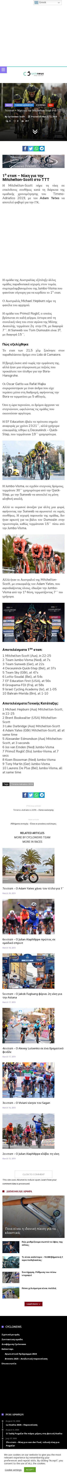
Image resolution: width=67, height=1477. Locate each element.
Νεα (50, 105)
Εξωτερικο (41, 105)
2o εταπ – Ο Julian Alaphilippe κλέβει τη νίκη (30, 1154)
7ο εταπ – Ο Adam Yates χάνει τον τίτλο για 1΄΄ (33, 888)
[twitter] (31, 148)
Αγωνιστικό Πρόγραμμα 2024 (21, 1353)
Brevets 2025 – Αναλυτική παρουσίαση (26, 1358)
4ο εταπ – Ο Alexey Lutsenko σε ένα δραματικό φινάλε (32, 1050)
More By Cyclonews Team (32, 837)
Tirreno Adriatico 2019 (22, 784)
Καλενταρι (7, 1349)
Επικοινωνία (9, 1363)
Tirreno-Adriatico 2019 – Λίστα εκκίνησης (33, 808)
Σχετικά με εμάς (11, 1334)
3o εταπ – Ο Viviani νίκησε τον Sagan (26, 1103)
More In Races (32, 841)
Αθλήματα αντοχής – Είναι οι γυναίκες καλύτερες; (34, 821)
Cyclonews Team (16, 116)
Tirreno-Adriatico (24, 105)
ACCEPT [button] (30, 1469)
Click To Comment (34, 1174)
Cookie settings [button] (13, 1469)
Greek (42, 2)
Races (9, 105)
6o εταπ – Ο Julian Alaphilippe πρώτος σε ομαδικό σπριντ (28, 941)
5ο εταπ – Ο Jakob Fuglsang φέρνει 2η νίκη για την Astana (32, 995)
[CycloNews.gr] (33, 70)
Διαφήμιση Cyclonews (14, 1344)
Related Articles (32, 833)
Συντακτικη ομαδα (12, 1339)
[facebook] (25, 148)
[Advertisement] (33, 243)
